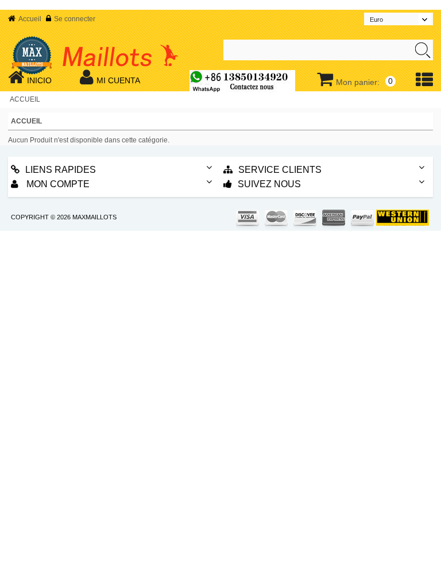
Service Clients (280, 170)
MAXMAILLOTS (94, 217)
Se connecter (74, 19)
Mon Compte (57, 184)
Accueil (29, 19)
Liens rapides (60, 170)
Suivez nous (269, 184)
